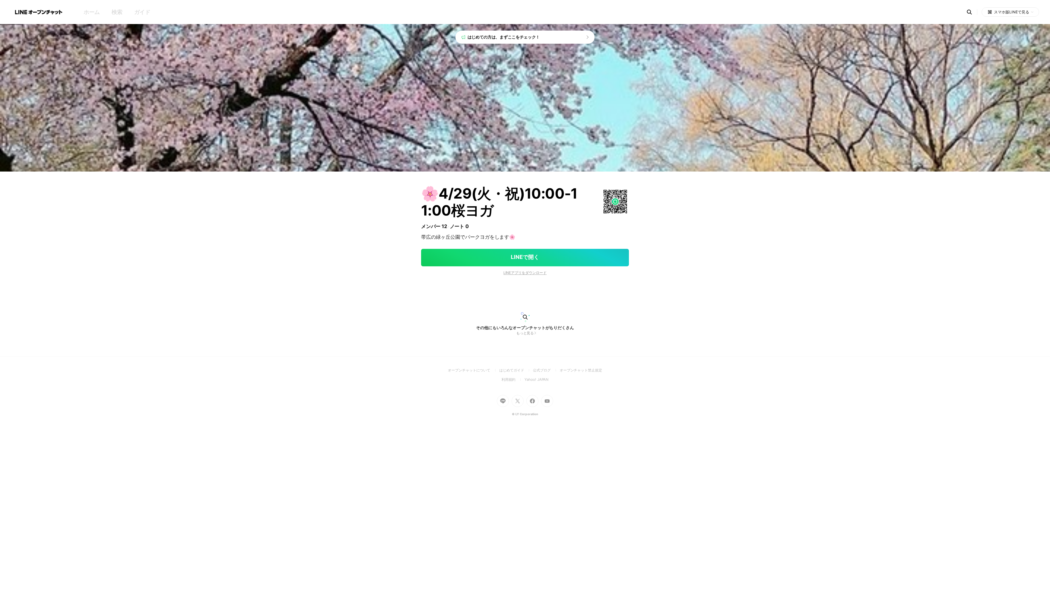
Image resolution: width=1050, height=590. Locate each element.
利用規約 (513, 379)
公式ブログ (546, 370)
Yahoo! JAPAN (536, 379)
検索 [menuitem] (117, 12)
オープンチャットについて (473, 370)
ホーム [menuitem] (92, 12)
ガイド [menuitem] (142, 12)
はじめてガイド (516, 370)
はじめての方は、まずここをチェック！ (504, 37)
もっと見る (525, 333)
